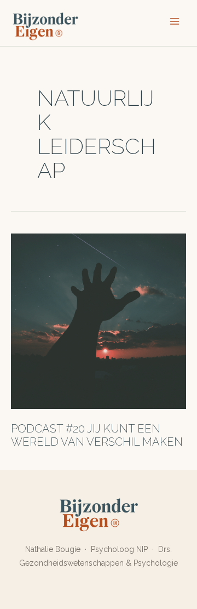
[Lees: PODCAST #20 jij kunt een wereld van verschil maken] (98, 320)
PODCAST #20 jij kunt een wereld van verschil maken (97, 435)
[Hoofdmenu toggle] (174, 21)
